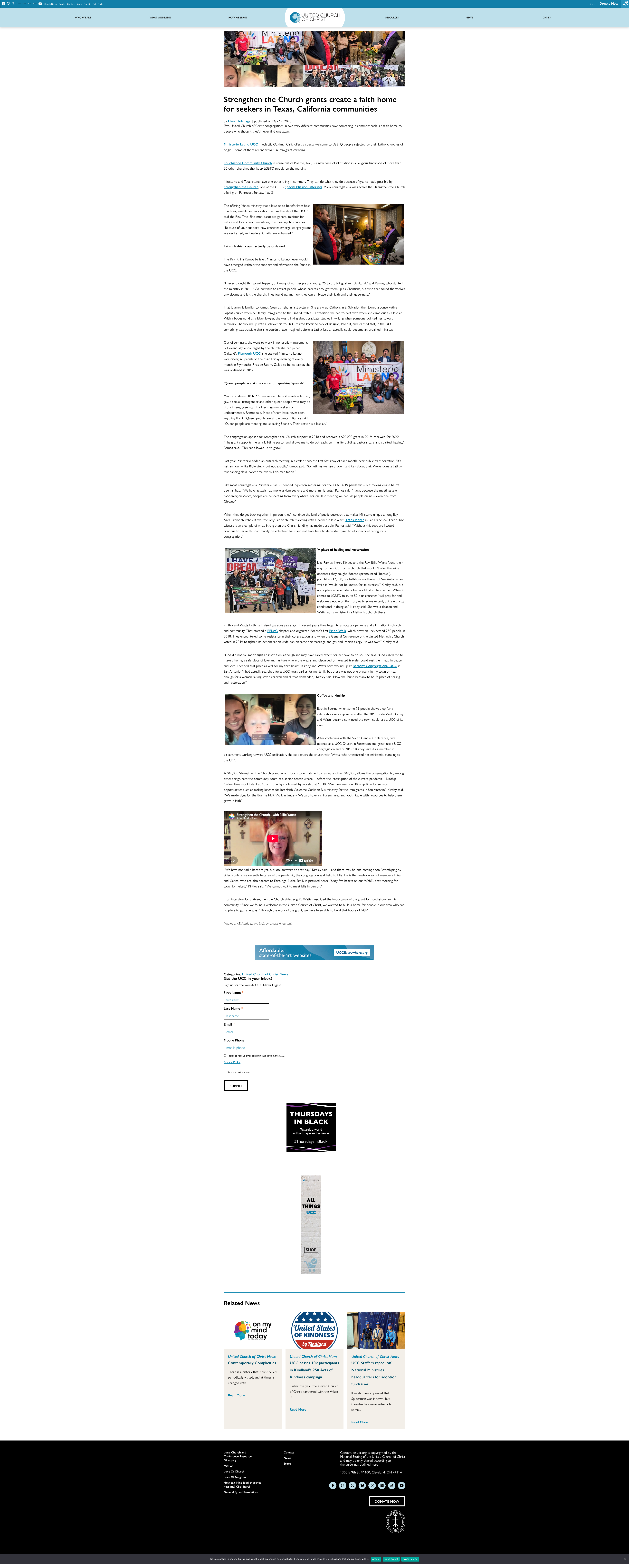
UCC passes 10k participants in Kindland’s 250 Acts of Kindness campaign (314, 1369)
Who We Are (83, 17)
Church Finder (50, 4)
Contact (71, 4)
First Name (233, 992)
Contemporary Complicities (252, 1362)
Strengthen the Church (241, 186)
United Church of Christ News (265, 973)
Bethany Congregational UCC (375, 665)
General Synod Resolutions (241, 1492)
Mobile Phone (234, 1040)
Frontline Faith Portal (94, 4)
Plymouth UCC (249, 353)
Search (593, 4)
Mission (228, 1466)
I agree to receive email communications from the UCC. (256, 1055)
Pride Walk (337, 630)
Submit (236, 1085)
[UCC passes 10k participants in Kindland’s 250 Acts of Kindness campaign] (315, 1330)
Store (79, 4)
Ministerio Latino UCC (241, 144)
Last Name (233, 1008)
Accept (376, 1559)
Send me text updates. (239, 1072)
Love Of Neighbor (235, 1477)
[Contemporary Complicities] (253, 1330)
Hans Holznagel (239, 120)
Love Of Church (234, 1471)
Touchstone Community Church (248, 162)
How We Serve (238, 17)
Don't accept (391, 1559)
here (375, 1464)
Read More (236, 1394)
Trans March (354, 519)
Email (229, 1024)
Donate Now (609, 3)
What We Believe (160, 17)
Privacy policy (410, 1559)
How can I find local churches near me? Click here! (242, 1484)
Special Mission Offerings (303, 186)
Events (62, 4)
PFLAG (272, 630)
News (287, 1458)
